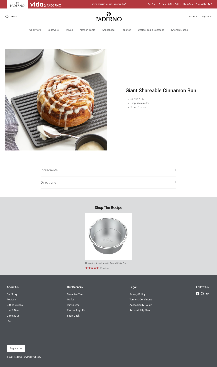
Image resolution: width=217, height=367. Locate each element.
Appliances (108, 29)
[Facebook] (197, 293)
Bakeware (53, 29)
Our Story (152, 4)
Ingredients (49, 170)
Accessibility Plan (140, 310)
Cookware (35, 29)
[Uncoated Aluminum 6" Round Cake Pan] (108, 236)
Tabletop (126, 29)
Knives (69, 29)
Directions (48, 182)
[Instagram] (202, 293)
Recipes (162, 4)
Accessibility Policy (141, 305)
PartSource (73, 305)
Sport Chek (73, 315)
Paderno (18, 357)
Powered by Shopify (32, 357)
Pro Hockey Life (76, 310)
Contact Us (201, 4)
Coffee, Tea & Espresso (151, 29)
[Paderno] (108, 16)
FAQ (210, 4)
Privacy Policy (137, 294)
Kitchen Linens (179, 29)
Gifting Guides (174, 4)
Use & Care (188, 4)
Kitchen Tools (87, 29)
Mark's (70, 299)
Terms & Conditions (141, 299)
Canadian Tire (75, 294)
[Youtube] (207, 293)
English (205, 16)
